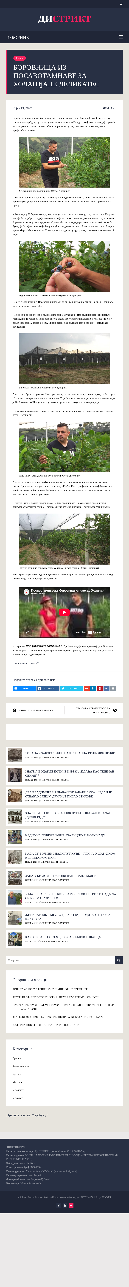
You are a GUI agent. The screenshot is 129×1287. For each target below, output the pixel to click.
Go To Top (71, 1205)
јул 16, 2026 (32, 800)
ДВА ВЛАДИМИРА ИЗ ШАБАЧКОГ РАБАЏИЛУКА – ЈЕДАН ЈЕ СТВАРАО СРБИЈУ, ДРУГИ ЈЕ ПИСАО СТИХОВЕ (68, 794)
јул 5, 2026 (32, 839)
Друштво (19, 58)
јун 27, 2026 (32, 880)
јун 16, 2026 (32, 923)
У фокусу (18, 1097)
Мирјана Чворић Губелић (55, 757)
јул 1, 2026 (32, 862)
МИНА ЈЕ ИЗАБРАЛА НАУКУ (36, 710)
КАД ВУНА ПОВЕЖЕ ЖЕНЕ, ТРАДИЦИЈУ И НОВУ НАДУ (65, 835)
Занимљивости (21, 1066)
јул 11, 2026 (32, 821)
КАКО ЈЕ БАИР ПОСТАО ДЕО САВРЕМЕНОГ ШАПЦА (63, 937)
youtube (65, 1205)
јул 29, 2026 (32, 757)
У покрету (18, 1089)
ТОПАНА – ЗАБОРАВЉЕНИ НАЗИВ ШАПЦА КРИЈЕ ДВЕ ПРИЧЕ (70, 753)
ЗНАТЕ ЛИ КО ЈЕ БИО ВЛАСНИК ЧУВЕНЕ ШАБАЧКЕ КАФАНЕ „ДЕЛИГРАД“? (69, 815)
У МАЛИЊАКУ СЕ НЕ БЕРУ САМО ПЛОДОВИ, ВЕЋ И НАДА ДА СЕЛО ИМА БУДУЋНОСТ (70, 896)
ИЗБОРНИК (17, 37)
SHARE (111, 108)
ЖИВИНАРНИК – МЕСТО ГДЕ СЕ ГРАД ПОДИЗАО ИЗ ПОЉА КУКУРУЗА (67, 917)
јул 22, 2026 (32, 779)
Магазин (17, 1082)
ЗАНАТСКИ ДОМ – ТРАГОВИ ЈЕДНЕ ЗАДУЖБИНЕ (60, 876)
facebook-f (58, 1205)
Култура (17, 1074)
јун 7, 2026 (32, 941)
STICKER (106, 1197)
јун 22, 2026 (32, 902)
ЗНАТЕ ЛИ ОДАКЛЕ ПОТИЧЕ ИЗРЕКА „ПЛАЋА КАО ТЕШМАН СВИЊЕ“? (69, 773)
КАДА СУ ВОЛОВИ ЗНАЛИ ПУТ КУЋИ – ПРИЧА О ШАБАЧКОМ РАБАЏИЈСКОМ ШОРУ (70, 855)
